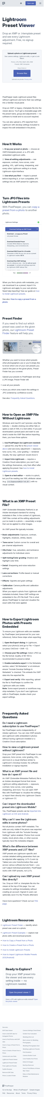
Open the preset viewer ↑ (20, 992)
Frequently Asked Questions (23, 398)
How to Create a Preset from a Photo (18, 945)
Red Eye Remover (28, 1065)
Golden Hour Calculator (30, 1033)
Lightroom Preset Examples (13, 933)
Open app (30, 3)
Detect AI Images (28, 1062)
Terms (23, 1093)
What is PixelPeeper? (21, 1090)
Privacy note (28, 79)
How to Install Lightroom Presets (16, 950)
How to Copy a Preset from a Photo (17, 940)
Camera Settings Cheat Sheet (32, 1030)
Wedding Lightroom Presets (31, 1049)
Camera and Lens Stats (9, 1056)
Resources (10, 1093)
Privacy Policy (32, 1093)
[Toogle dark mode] (21, 3)
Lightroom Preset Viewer (9, 1059)
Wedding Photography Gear (31, 1046)
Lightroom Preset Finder (12, 925)
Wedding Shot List (28, 1037)
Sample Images (35, 1090)
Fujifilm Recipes (7, 1069)
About (18, 1093)
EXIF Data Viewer (7, 1030)
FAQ (3, 1093)
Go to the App (7, 1090)
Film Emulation (27, 1052)
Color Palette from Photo (30, 1059)
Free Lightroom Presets (9, 1066)
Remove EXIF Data (8, 1072)
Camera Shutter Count (29, 1055)
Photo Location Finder (9, 1075)
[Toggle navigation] (40, 3)
